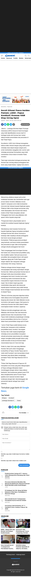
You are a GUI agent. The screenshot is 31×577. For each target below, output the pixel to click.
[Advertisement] (15, 15)
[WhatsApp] (8, 124)
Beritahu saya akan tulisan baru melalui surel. (13, 460)
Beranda (3, 106)
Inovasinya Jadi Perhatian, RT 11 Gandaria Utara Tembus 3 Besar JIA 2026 (16, 507)
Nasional (9, 106)
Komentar (26, 124)
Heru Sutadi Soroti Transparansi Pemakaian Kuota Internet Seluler (15, 499)
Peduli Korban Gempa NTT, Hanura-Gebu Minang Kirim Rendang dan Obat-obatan (17, 475)
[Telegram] (11, 124)
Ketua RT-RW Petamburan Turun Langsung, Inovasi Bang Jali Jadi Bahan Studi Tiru (22, 533)
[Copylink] (13, 124)
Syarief (3, 120)
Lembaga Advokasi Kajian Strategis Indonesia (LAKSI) (9, 400)
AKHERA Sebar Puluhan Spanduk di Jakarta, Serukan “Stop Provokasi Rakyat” (22, 548)
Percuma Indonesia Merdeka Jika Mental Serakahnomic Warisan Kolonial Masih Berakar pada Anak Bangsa (17, 483)
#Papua (4, 398)
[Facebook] (2, 124)
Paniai (18, 400)
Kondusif (11, 398)
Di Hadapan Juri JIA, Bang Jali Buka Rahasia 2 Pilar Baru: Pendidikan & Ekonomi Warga (16, 492)
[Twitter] (5, 124)
